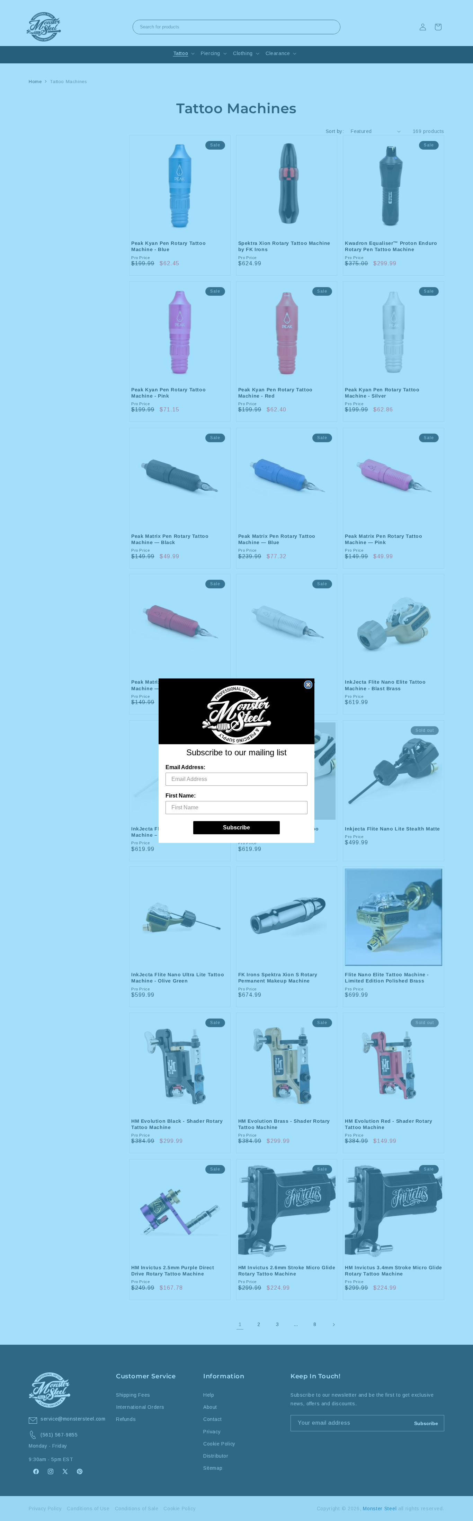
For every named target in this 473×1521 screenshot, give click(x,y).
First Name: (181, 796)
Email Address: (185, 767)
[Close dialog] (308, 684)
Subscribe (236, 827)
